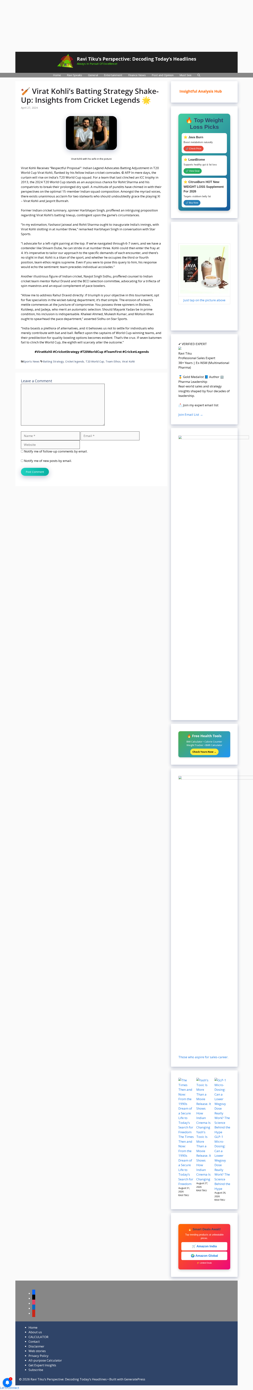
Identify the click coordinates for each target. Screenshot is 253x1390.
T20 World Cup (95, 361)
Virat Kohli (128, 361)
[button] (9, 1388)
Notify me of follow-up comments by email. (56, 451)
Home (57, 75)
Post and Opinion (163, 75)
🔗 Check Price (193, 148)
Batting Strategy (53, 361)
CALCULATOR (38, 1337)
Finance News (137, 75)
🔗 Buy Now (192, 202)
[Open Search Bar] (198, 75)
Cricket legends (74, 361)
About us (35, 1332)
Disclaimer (36, 1346)
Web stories (37, 1351)
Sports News (31, 361)
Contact (34, 1341)
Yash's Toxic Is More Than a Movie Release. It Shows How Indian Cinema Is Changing (203, 1155)
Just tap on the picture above (204, 300)
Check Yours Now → (204, 751)
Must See (185, 75)
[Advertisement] (126, 26)
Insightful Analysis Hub (204, 91)
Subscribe (36, 1370)
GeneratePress (134, 1379)
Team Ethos (113, 361)
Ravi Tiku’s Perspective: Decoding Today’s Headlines (136, 59)
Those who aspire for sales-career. (203, 1057)
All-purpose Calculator (45, 1360)
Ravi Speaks (74, 75)
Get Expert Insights (42, 1365)
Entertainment (113, 75)
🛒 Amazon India (204, 1246)
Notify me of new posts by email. (48, 461)
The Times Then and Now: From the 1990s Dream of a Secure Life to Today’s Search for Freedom (186, 1160)
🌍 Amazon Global (204, 1255)
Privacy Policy (39, 1356)
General (93, 75)
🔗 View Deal (192, 171)
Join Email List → (190, 414)
